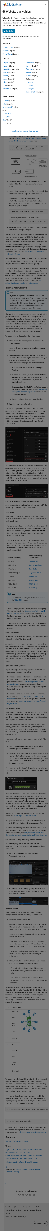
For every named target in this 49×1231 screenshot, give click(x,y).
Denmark (6, 66)
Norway (28, 66)
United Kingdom (31, 92)
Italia (4, 85)
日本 (4, 120)
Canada (5, 51)
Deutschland (7, 69)
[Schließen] (45, 4)
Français (31, 89)
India (4, 104)
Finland (5, 76)
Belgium (5, 63)
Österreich (29, 69)
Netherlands (30, 63)
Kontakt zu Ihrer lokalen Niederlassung (24, 131)
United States (7, 54)
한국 (4, 123)
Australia (6, 101)
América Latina (8, 47)
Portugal (29, 72)
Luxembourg (7, 89)
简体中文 (8, 114)
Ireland (5, 82)
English (30, 85)
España (5, 72)
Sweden (28, 76)
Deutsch (31, 82)
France (5, 79)
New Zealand (7, 107)
